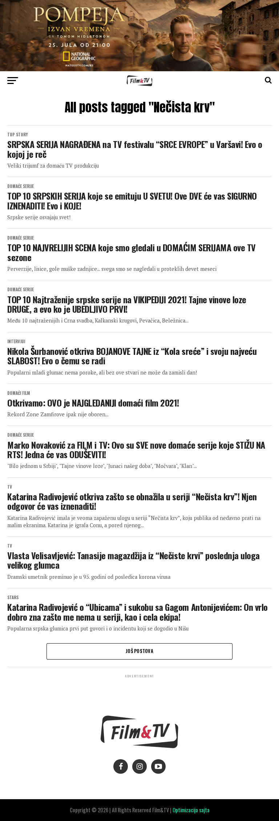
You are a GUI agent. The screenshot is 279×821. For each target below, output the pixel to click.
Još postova (139, 651)
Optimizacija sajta (191, 810)
